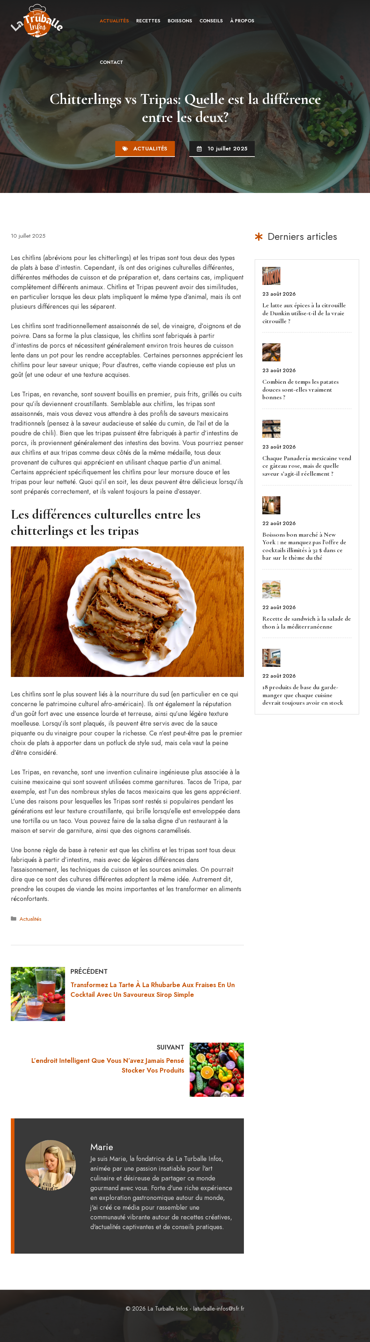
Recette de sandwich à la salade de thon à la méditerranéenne (306, 622)
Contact (111, 62)
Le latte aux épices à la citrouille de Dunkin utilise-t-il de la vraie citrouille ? (304, 313)
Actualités (114, 20)
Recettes (148, 20)
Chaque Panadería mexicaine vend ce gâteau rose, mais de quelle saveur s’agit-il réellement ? (306, 466)
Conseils (211, 20)
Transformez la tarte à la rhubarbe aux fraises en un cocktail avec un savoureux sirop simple (152, 989)
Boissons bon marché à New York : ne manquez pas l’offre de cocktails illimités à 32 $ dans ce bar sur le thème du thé (304, 546)
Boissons (180, 20)
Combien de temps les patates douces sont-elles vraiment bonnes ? (300, 389)
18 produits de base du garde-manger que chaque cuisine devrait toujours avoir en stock (302, 695)
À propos (242, 20)
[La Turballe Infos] (37, 20)
